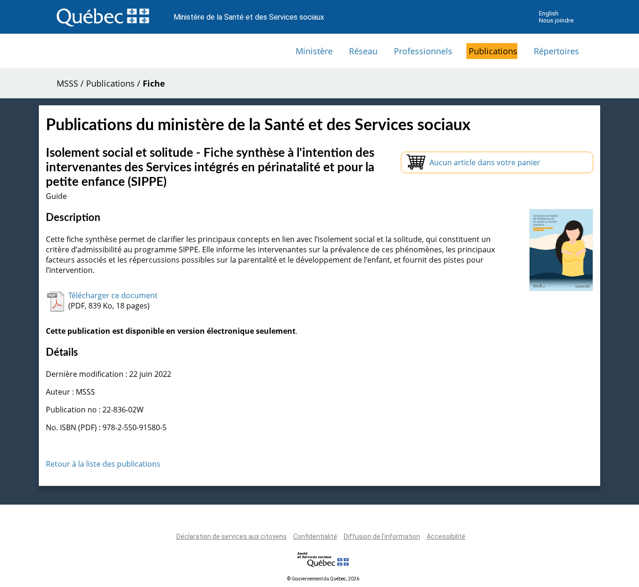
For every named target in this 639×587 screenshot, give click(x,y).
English (549, 13)
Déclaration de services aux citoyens (231, 536)
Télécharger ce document (113, 295)
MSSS (67, 83)
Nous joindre (556, 20)
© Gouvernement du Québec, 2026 (323, 578)
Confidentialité (315, 536)
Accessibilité (446, 536)
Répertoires (556, 51)
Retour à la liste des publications (103, 464)
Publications (493, 51)
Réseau (363, 51)
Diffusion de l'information (382, 536)
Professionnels (423, 51)
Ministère (314, 51)
